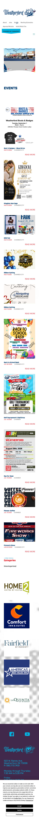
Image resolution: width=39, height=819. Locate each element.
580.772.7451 (13, 766)
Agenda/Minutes (8, 26)
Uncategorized (10, 566)
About (5, 22)
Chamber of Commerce (11, 31)
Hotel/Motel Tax (21, 26)
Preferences (19, 814)
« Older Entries (8, 558)
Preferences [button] (29, 800)
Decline (19, 810)
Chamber (17, 150)
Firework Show (9, 545)
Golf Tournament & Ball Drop (14, 417)
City (22, 150)
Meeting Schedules (27, 22)
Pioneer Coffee (9, 511)
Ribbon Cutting (9, 273)
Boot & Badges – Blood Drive (14, 148)
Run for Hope (9, 476)
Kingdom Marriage (11, 203)
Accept (19, 806)
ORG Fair (7, 238)
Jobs (10, 22)
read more (30, 154)
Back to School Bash (11, 362)
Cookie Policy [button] (17, 798)
